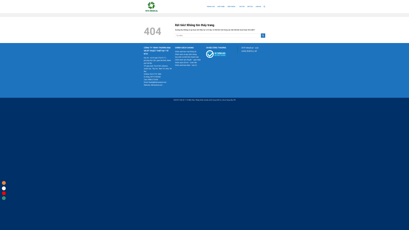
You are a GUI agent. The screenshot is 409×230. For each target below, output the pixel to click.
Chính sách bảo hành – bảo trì (186, 65)
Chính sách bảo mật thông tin (185, 52)
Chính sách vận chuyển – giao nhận (188, 60)
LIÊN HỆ (258, 6)
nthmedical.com (156, 85)
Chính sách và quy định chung (186, 54)
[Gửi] (263, 35)
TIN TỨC (242, 6)
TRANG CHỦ (211, 6)
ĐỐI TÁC (250, 6)
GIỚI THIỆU (221, 6)
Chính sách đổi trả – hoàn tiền (186, 63)
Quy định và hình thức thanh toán (187, 57)
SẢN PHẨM (231, 6)
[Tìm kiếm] (264, 7)
